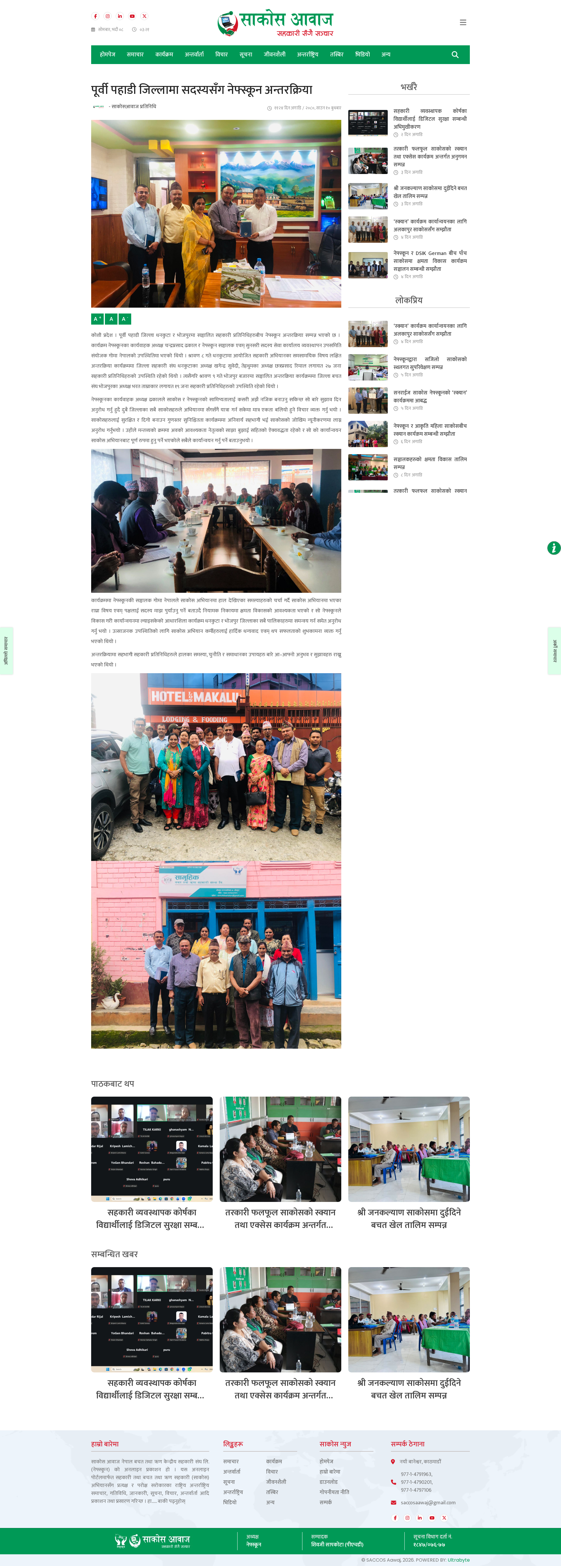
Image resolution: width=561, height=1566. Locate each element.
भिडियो (363, 55)
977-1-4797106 (416, 1490)
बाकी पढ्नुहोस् (171, 1501)
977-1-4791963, (416, 1475)
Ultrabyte (459, 1560)
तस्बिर (337, 55)
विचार (222, 55)
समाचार (136, 55)
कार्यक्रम (165, 55)
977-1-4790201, (417, 1482)
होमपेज (107, 55)
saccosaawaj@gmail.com (428, 1503)
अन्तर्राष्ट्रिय (308, 55)
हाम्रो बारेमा (330, 1472)
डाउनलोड (329, 1482)
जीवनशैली (275, 55)
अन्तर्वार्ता (195, 55)
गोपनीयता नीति (334, 1493)
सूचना (247, 55)
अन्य (386, 55)
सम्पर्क (326, 1503)
